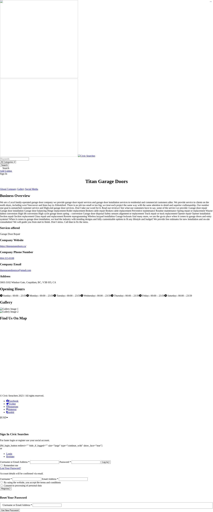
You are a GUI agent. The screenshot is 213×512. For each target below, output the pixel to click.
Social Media (31, 189)
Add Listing (6, 171)
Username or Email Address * (15, 462)
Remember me (11, 465)
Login (9, 453)
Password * (66, 462)
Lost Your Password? (10, 468)
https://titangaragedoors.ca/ (13, 246)
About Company (8, 189)
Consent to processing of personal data (23, 485)
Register (10, 456)
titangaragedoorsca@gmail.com (15, 270)
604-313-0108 (7, 258)
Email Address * (50, 479)
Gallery (20, 189)
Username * (6, 479)
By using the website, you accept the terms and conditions (32, 482)
